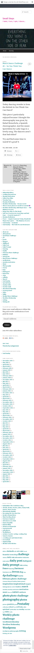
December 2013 (7, 419)
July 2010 (5, 476)
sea (15, 607)
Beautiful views (8, 554)
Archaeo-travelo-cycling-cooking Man (15, 534)
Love (13, 587)
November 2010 (7, 470)
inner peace (21, 581)
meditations (6, 260)
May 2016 (5, 383)
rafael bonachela (21, 176)
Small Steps (8, 18)
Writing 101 (6, 302)
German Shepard (7, 581)
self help (19, 607)
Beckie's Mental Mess (9, 515)
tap (3, 612)
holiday (15, 581)
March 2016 (6, 387)
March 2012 (6, 451)
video (24, 180)
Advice (4, 551)
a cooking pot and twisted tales (12, 538)
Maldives (18, 587)
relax (4, 275)
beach (4, 239)
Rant (4, 270)
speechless (17, 180)
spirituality (13, 609)
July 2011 (5, 463)
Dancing (11, 50)
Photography (7, 266)
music (21, 175)
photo (6, 595)
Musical (10, 592)
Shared (5, 279)
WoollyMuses (7, 532)
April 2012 (6, 449)
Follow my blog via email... (10, 307)
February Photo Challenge (11, 252)
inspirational (19, 584)
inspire (28, 584)
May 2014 (5, 412)
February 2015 (7, 400)
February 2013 (7, 432)
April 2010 (6, 481)
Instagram (6, 256)
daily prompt (11, 564)
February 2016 (7, 389)
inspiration (8, 584)
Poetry (5, 268)
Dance (23, 172)
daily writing (24, 565)
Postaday (23, 603)
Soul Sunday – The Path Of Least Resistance (16, 224)
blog (15, 554)
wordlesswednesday (11, 622)
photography (11, 599)
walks (11, 612)
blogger (5, 241)
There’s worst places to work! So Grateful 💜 (16, 205)
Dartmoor (19, 568)
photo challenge (19, 595)
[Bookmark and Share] (8, 338)
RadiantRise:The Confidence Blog (13, 505)
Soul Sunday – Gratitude (10, 223)
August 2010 (6, 474)
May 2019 (5, 362)
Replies (16, 181)
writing (5, 300)
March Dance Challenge (18, 168)
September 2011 (8, 459)
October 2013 (7, 421)
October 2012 (7, 440)
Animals (10, 551)
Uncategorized (7, 290)
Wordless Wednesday (9, 298)
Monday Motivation (9, 196)
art (15, 551)
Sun (18, 609)
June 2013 (5, 425)
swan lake (27, 609)
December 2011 (7, 455)
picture (5, 604)
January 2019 (7, 370)
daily (9, 557)
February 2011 (7, 466)
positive (10, 604)
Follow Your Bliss (8, 198)
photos (23, 599)
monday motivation (9, 262)
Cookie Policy (12, 645)
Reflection (6, 273)
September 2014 (8, 408)
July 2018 (5, 372)
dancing (16, 173)
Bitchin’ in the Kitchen (9, 543)
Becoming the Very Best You (11, 513)
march (15, 175)
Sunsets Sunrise (8, 536)
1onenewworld (7, 528)
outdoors (22, 592)
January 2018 (7, 377)
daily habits (6, 561)
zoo (11, 633)
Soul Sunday (6, 281)
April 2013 (6, 429)
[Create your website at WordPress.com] (17, 2)
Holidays (5, 254)
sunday (21, 609)
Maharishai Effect (8, 192)
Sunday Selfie (7, 285)
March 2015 (6, 398)
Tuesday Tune (7, 200)
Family (5, 251)
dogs (24, 572)
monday (5, 589)
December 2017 (7, 379)
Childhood (6, 243)
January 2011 (6, 468)
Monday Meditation (9, 202)
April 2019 (6, 364)
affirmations (7, 234)
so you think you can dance (20, 177)
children (5, 557)
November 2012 (7, 438)
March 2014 (6, 415)
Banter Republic (8, 523)
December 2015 (7, 393)
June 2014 (5, 410)
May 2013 (5, 427)
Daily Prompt (7, 247)
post (15, 604)
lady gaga (23, 173)
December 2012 (7, 436)
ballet (22, 551)
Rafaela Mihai (7, 524)
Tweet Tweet (6, 343)
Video (5, 61)
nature (15, 592)
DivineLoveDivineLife (9, 526)
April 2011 (6, 464)
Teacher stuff (7, 287)
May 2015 (5, 395)
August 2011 (6, 461)
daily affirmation (17, 557)
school (11, 607)
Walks (4, 294)
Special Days (7, 283)
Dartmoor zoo (7, 572)
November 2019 (7, 360)
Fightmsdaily (7, 541)
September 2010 (8, 472)
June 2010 (5, 478)
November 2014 (7, 404)
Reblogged (6, 271)
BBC (20, 170)
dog (21, 572)
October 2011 (7, 457)
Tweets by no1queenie (11, 346)
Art (4, 237)
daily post (16, 560)
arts (18, 551)
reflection (5, 607)
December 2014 (7, 402)
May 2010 (5, 480)
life (11, 587)
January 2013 (7, 434)
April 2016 (6, 385)
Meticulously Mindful (9, 511)
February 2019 (7, 368)
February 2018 (7, 376)
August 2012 (6, 444)
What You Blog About (9, 517)
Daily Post (6, 245)
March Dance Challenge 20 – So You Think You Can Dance (13, 66)
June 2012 (5, 447)
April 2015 (6, 396)
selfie (24, 607)
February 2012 (7, 453)
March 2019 (6, 366)
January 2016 (7, 391)
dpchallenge (10, 575)
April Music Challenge (9, 235)
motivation (23, 589)
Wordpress (9, 627)
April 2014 (6, 413)
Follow (7, 325)
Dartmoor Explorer (9, 519)
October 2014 (7, 406)
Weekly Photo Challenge (10, 296)
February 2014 (7, 417)
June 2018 (6, 374)
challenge (17, 172)
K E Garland (6, 540)
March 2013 (6, 430)
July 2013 (5, 423)
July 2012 (5, 446)
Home (4, 50)
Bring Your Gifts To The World (12, 211)
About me (6, 232)
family (20, 576)
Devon (15, 571)
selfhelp (5, 277)
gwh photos (6, 530)
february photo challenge (15, 579)
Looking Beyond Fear (9, 194)
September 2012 (8, 442)
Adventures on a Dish (9, 521)
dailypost (27, 561)
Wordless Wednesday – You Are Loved (14, 204)
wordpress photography (11, 631)
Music (4, 264)
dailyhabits (26, 557)
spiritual (6, 609)
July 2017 (5, 381)
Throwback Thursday (9, 288)
